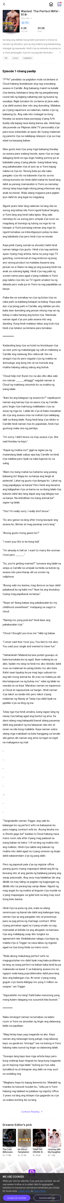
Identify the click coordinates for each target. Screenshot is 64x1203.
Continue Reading (32, 1111)
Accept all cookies (16, 1198)
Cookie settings (47, 1198)
